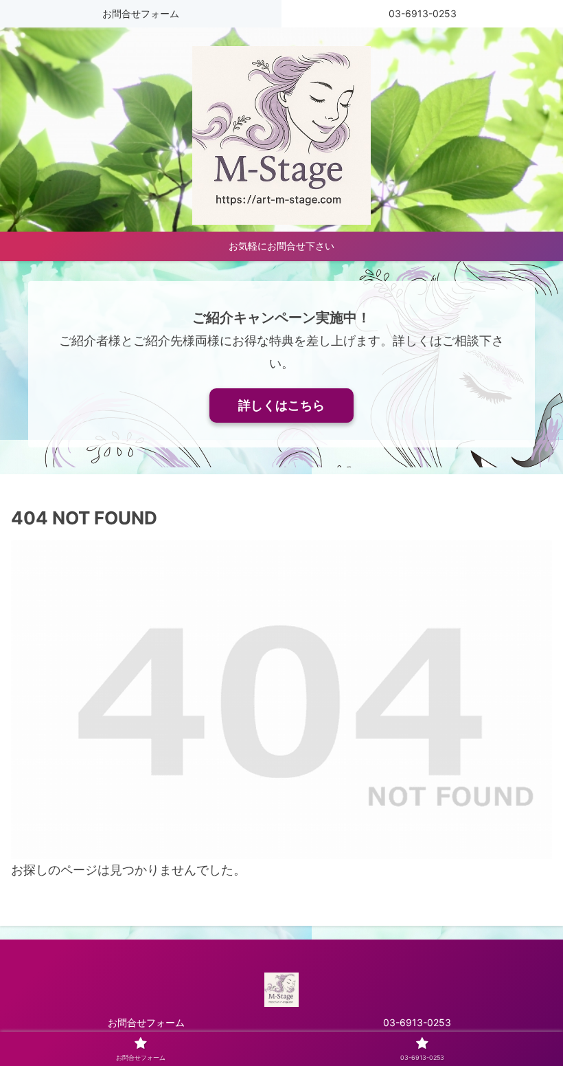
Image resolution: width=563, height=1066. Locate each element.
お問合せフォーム (146, 1022)
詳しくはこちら (281, 405)
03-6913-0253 (417, 1022)
